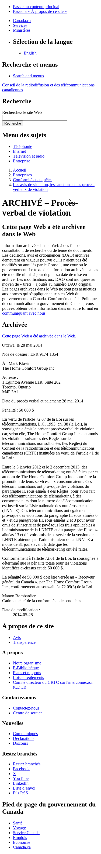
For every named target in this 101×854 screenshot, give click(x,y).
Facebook (21, 768)
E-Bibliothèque (26, 668)
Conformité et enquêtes (32, 179)
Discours (20, 743)
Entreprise (21, 161)
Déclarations (23, 738)
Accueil (19, 170)
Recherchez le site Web (22, 112)
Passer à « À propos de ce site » (40, 11)
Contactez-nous (26, 708)
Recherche (12, 123)
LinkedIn (21, 783)
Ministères (21, 30)
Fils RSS (20, 793)
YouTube (21, 778)
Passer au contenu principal (36, 6)
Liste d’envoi (24, 788)
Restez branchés (26, 764)
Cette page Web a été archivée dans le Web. (39, 336)
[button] (28, 76)
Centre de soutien (28, 713)
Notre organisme (27, 663)
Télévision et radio (28, 156)
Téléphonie (22, 146)
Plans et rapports (27, 672)
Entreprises (22, 175)
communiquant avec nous (24, 313)
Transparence (24, 642)
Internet (19, 151)
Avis (17, 637)
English (30, 53)
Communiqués (25, 733)
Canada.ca (22, 20)
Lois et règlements (28, 677)
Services (20, 25)
